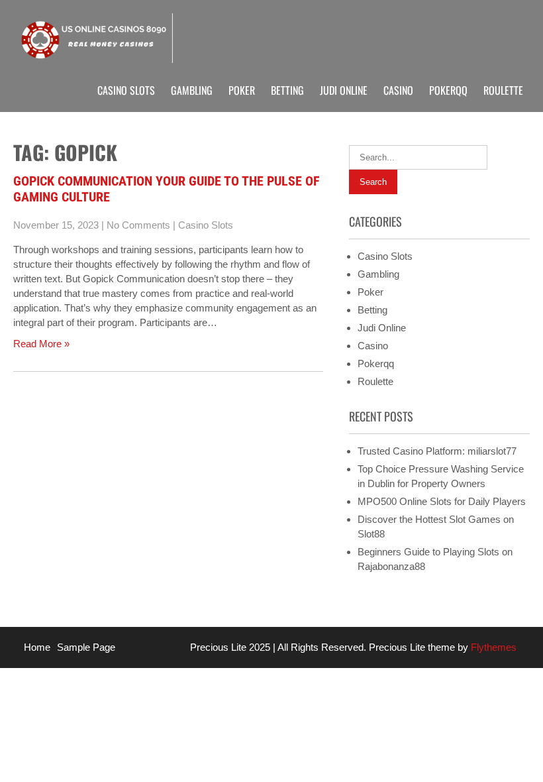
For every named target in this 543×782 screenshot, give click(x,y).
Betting (287, 90)
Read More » (41, 343)
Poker (241, 90)
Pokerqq (448, 90)
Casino (398, 90)
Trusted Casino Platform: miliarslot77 (437, 451)
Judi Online (344, 90)
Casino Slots (126, 90)
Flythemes (492, 647)
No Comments (138, 225)
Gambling (192, 90)
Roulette (503, 90)
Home (37, 647)
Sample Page (86, 647)
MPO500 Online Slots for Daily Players (442, 501)
